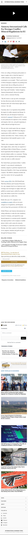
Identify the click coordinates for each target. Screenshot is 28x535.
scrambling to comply (7, 202)
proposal (10, 117)
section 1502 (8, 181)
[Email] (16, 41)
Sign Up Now (6, 365)
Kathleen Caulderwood (13, 36)
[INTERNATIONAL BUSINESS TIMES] (14, 2)
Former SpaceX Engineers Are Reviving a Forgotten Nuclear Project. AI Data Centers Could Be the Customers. (13, 417)
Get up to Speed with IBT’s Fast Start (18, 362)
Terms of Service (11, 266)
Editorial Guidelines (20, 280)
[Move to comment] (19, 41)
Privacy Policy (20, 266)
